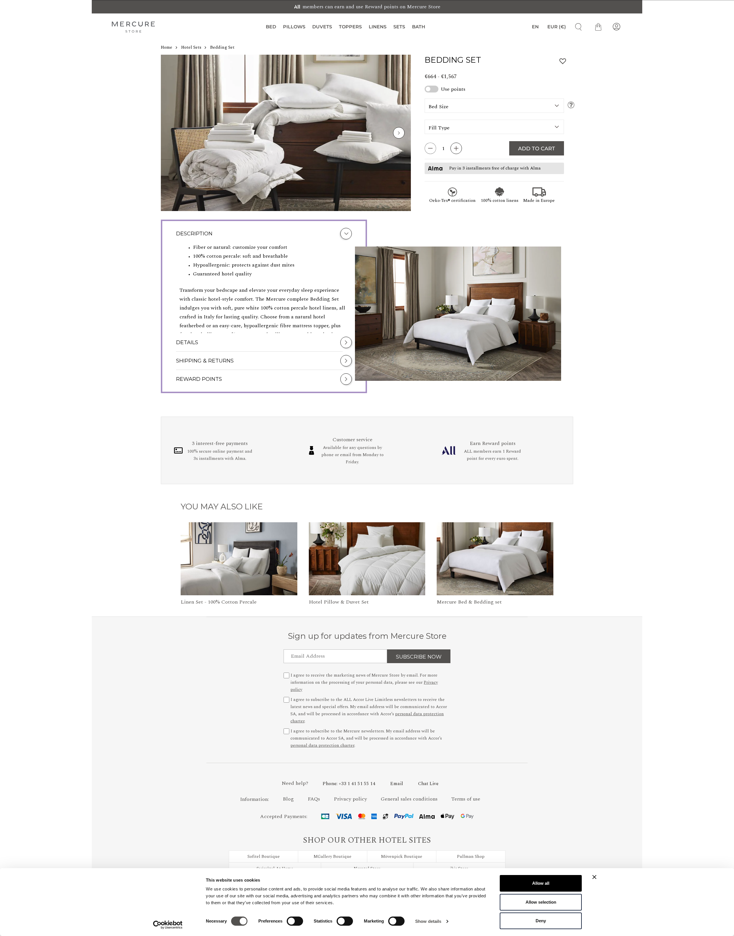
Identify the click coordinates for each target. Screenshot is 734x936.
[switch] (295, 922)
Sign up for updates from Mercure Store (367, 636)
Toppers (350, 26)
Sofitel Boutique (263, 856)
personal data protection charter (322, 745)
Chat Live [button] (428, 783)
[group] (286, 133)
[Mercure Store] (133, 27)
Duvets (322, 26)
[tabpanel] (264, 288)
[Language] (533, 27)
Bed (271, 26)
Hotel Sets (191, 47)
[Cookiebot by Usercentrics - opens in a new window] (168, 925)
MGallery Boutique (333, 856)
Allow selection (541, 902)
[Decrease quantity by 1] (430, 148)
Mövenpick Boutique (401, 856)
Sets (399, 26)
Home (166, 47)
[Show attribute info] (571, 105)
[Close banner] (594, 877)
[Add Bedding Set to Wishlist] (563, 61)
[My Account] (616, 27)
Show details (428, 921)
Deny (541, 920)
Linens (377, 26)
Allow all (540, 883)
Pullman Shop (471, 856)
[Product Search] (576, 27)
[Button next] (399, 133)
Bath (418, 26)
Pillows (294, 26)
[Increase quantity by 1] (456, 148)
